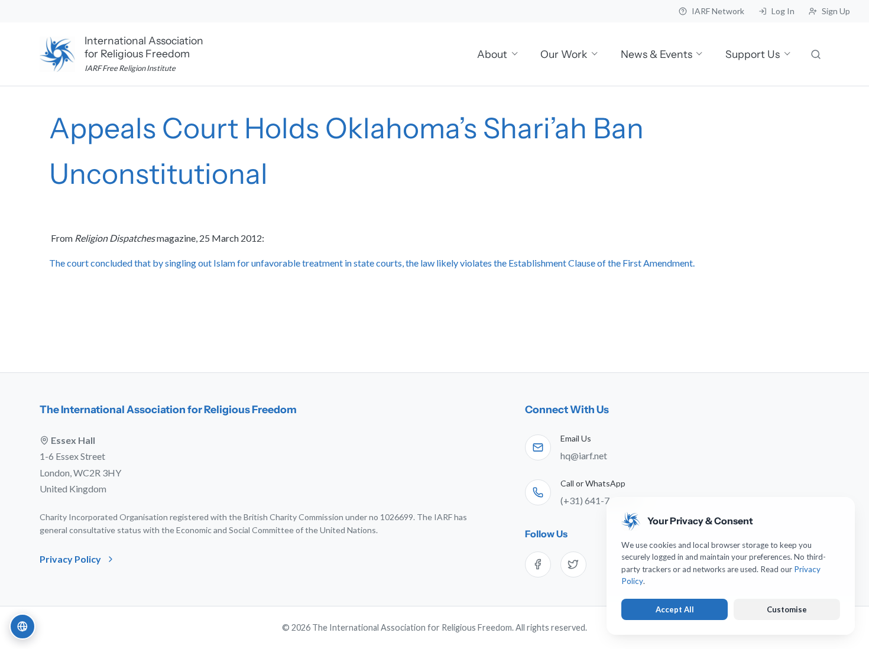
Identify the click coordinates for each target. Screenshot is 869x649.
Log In (783, 11)
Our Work (563, 54)
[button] (22, 627)
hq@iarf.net (583, 455)
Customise (787, 609)
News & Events (656, 54)
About (492, 54)
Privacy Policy (70, 558)
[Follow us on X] (573, 564)
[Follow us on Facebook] (538, 564)
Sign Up (836, 11)
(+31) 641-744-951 (600, 500)
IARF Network (718, 11)
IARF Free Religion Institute (130, 68)
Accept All (675, 609)
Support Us (752, 54)
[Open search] (816, 54)
